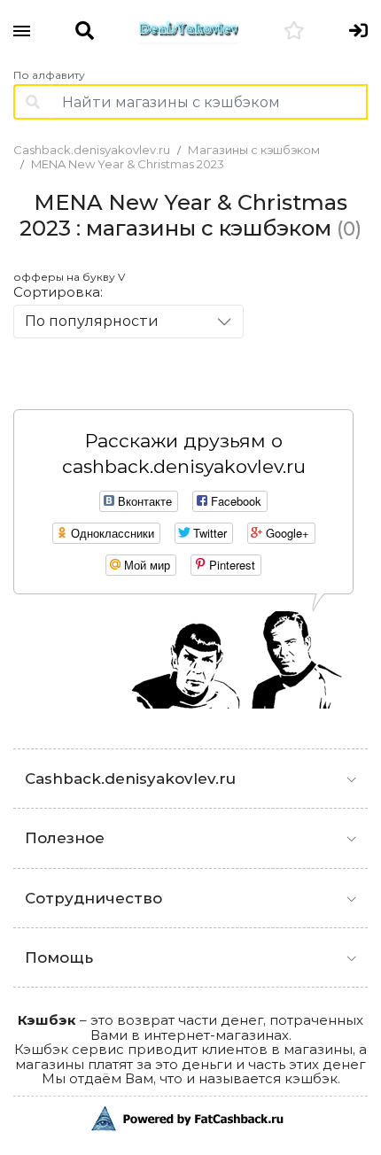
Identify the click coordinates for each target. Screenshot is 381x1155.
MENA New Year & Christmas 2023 (127, 164)
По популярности (92, 321)
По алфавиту (49, 75)
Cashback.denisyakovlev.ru (91, 150)
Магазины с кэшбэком (254, 150)
